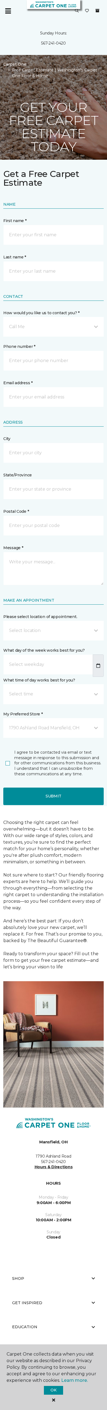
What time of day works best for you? (39, 680)
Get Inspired (27, 1302)
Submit (53, 796)
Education (24, 1326)
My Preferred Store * (23, 714)
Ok (53, 1390)
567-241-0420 (53, 43)
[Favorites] (87, 11)
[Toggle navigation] (8, 10)
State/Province (17, 475)
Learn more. (74, 1380)
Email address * (18, 383)
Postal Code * (16, 511)
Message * (13, 548)
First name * (15, 221)
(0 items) (97, 11)
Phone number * (19, 346)
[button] (77, 11)
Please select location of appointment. (40, 617)
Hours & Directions (54, 1166)
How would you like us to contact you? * (41, 313)
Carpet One (14, 64)
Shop (18, 1278)
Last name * (14, 257)
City (6, 439)
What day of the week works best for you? (44, 650)
